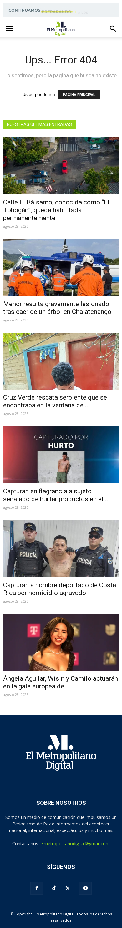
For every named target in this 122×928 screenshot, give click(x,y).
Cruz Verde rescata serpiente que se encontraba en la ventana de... (55, 401)
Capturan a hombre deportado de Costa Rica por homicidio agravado (59, 589)
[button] (113, 28)
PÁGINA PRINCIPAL (79, 95)
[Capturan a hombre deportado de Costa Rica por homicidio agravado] (61, 548)
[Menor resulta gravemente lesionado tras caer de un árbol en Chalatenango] (61, 267)
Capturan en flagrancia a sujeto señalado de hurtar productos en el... (55, 495)
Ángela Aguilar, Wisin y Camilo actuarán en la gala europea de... (60, 682)
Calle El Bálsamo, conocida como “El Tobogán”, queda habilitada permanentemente (56, 210)
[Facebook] (36, 888)
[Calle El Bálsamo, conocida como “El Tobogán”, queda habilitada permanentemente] (61, 165)
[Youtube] (85, 888)
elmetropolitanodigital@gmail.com (75, 843)
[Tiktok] (54, 888)
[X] (67, 888)
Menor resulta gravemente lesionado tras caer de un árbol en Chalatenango (57, 307)
